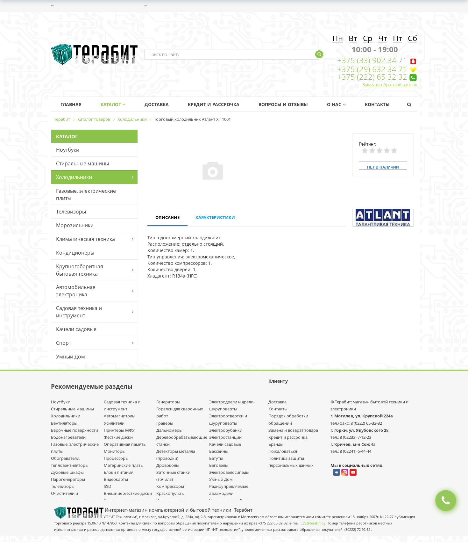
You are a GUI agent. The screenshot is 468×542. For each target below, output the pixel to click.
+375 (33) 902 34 (367, 60)
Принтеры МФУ (119, 430)
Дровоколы (167, 465)
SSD (107, 486)
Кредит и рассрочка (288, 437)
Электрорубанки (225, 430)
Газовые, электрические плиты (86, 194)
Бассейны (218, 451)
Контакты (377, 104)
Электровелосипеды (229, 472)
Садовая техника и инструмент (79, 312)
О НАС (334, 104)
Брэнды (275, 444)
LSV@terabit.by (313, 523)
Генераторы (168, 402)
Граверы (164, 423)
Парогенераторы (68, 479)
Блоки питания (118, 472)
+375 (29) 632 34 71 (372, 69)
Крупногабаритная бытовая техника (79, 270)
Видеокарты (116, 479)
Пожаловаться (282, 451)
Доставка (157, 104)
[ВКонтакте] (336, 472)
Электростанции (225, 437)
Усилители (114, 423)
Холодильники (74, 177)
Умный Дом (70, 356)
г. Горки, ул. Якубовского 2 (358, 430)
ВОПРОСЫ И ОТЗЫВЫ (283, 104)
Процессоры (116, 458)
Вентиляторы (64, 423)
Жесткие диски (118, 437)
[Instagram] (344, 472)
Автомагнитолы (119, 416)
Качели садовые (76, 329)
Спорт (63, 342)
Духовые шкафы (67, 472)
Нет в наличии (383, 167)
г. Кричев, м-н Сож (350, 444)
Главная (71, 104)
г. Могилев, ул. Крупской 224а (361, 416)
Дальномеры (169, 430)
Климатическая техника (85, 238)
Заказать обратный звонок (389, 85)
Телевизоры (71, 211)
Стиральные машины (82, 163)
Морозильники (75, 225)
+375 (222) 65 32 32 (372, 76)
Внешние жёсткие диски (128, 493)
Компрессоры (170, 486)
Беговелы (218, 465)
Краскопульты (170, 493)
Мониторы (114, 451)
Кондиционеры (75, 252)
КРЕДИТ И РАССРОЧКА (213, 104)
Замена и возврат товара (293, 430)
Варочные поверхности (74, 430)
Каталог (111, 104)
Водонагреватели (68, 437)
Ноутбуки (67, 149)
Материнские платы (124, 465)
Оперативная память (125, 444)
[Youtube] (353, 472)
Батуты (216, 458)
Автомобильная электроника (76, 291)
